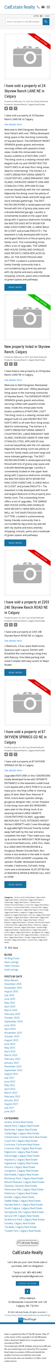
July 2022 (9, 1077)
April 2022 (9, 1089)
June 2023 (9, 1044)
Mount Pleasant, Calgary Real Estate (24, 1182)
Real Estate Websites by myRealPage (34, 1315)
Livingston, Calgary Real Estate (17, 917)
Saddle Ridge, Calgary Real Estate (22, 1200)
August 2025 (11, 991)
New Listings (11, 962)
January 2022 (11, 1100)
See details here (13, 124)
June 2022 (9, 1081)
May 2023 (9, 1047)
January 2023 (11, 1062)
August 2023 (11, 1040)
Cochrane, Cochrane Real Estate (17, 907)
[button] (27, 1283)
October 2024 (11, 1017)
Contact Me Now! (27, 1283)
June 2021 (9, 1111)
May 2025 (9, 1002)
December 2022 (13, 1066)
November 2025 (13, 987)
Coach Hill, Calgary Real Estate (37, 905)
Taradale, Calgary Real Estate (15, 940)
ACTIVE (36, 16)
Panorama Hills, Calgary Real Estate (19, 925)
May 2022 (9, 1085)
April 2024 (9, 1029)
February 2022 (12, 1096)
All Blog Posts (12, 958)
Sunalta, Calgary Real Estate (35, 937)
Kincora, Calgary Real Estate (39, 915)
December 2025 (13, 984)
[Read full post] (27, 58)
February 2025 (12, 1014)
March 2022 (10, 1092)
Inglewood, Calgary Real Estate (16, 915)
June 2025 (9, 999)
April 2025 (9, 1006)
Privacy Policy (10, 1315)
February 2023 (12, 1059)
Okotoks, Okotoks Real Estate (39, 922)
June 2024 (9, 1025)
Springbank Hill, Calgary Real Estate (24, 1212)
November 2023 (13, 1032)
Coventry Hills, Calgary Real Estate (23, 1148)
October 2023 (11, 1036)
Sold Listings (11, 969)
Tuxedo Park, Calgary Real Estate (22, 1230)
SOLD (47, 16)
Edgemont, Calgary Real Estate (26, 910)
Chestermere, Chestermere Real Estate (25, 1137)
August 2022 (11, 1074)
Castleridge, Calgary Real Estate (16, 902)
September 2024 (13, 1021)
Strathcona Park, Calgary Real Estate (24, 1219)
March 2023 (10, 1055)
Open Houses (11, 965)
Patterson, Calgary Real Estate (21, 1193)
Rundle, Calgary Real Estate (25, 927)
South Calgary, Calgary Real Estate (17, 932)
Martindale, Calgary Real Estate (21, 1174)
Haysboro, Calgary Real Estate (31, 912)
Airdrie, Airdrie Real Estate (24, 897)
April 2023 (9, 1051)
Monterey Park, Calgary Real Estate (24, 920)
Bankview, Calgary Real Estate (31, 900)
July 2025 (9, 995)
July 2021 (9, 1107)
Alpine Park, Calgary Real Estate (21, 1125)
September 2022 (13, 1070)
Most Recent (11, 980)
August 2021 (11, 1104)
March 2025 (10, 1010)
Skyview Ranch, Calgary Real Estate (29, 104)
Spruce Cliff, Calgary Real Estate (27, 935)
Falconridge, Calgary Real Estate (21, 1155)
